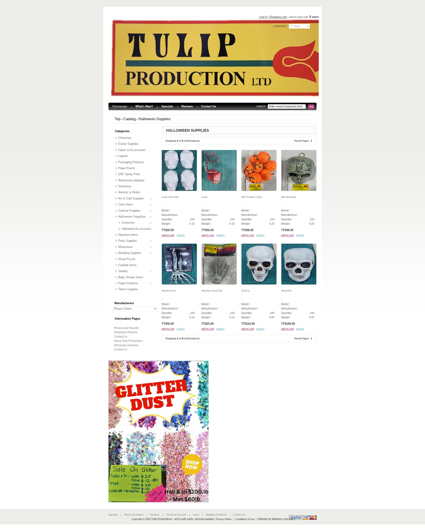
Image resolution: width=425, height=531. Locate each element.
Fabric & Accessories (132, 150)
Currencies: (280, 26)
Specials (113, 514)
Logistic (123, 156)
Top (117, 119)
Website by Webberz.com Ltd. (276, 519)
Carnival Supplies (129, 210)
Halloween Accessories (136, 228)
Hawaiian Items (128, 234)
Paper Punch (126, 168)
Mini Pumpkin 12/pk (251, 197)
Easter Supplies (128, 143)
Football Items (127, 265)
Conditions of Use (245, 519)
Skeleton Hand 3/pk (211, 290)
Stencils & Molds (129, 192)
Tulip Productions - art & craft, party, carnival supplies (182, 519)
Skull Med (286, 290)
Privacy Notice (224, 519)
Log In (263, 17)
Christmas (124, 137)
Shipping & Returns (125, 332)
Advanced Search (133, 514)
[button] (168, 235)
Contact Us (120, 336)
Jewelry (123, 271)
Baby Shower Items (130, 277)
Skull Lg (245, 290)
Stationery (124, 186)
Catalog (129, 119)
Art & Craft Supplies (131, 198)
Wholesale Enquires (126, 345)
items (314, 17)
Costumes (128, 222)
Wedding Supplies (129, 253)
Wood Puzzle (126, 259)
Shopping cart (278, 17)
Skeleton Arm (169, 290)
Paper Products (128, 283)
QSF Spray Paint (129, 174)
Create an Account (176, 514)
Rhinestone (125, 247)
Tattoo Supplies (128, 289)
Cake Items (125, 204)
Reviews (154, 514)
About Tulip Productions (128, 340)
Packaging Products (131, 162)
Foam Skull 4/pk (170, 197)
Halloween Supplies (154, 119)
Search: (262, 106)
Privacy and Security (126, 328)
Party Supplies (127, 240)
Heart (204, 197)
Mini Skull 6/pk (288, 197)
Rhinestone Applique (131, 180)
